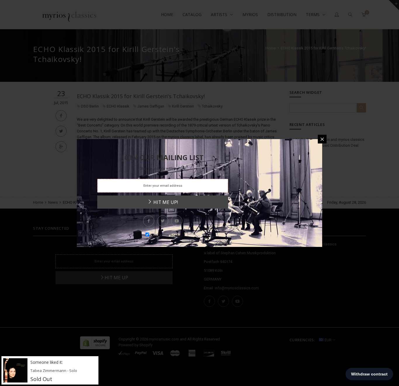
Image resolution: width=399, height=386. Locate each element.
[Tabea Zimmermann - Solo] (15, 370)
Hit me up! (165, 202)
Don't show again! (165, 235)
